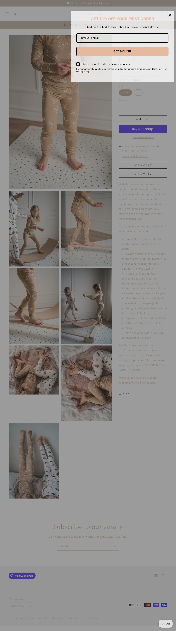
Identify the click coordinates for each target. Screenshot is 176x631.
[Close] (170, 15)
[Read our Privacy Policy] (166, 69)
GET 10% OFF (122, 51)
